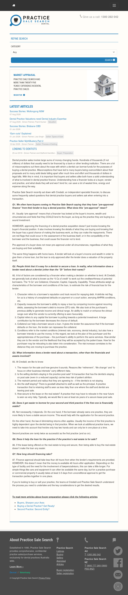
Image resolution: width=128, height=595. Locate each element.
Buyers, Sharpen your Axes (30, 502)
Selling (60, 557)
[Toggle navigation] (114, 5)
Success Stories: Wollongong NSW (27, 111)
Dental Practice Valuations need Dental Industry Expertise (38, 118)
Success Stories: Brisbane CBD (25, 126)
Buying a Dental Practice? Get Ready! (36, 505)
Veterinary (25, 572)
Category (15, 46)
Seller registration (65, 573)
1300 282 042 (109, 17)
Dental (13, 572)
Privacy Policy (44, 578)
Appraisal (61, 560)
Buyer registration (65, 570)
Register (18, 95)
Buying (60, 554)
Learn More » (17, 566)
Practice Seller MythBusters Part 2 (26, 140)
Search (109, 60)
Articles (60, 564)
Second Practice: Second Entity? (33, 509)
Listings (60, 551)
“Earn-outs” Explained (20, 133)
